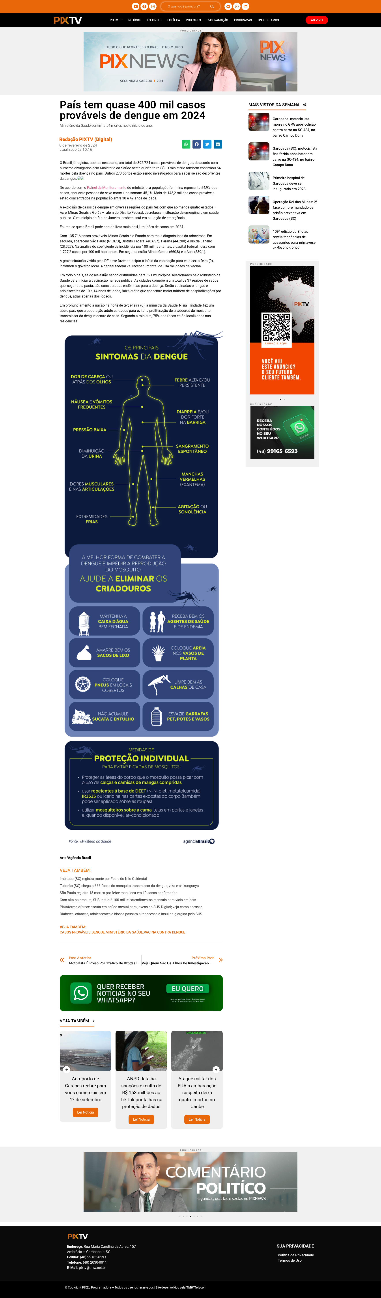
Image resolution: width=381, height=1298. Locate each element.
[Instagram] (153, 6)
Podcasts (193, 20)
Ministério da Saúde (124, 932)
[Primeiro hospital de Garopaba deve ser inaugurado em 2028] (258, 181)
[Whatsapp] (237, 6)
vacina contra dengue (164, 932)
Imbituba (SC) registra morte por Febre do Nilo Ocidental (103, 879)
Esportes (154, 20)
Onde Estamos (268, 20)
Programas (243, 20)
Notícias (134, 20)
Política (173, 20)
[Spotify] (228, 6)
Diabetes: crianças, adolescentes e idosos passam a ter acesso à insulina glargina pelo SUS (131, 914)
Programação (217, 20)
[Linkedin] (245, 6)
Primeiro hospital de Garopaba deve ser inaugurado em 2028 (289, 183)
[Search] (212, 6)
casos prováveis (75, 932)
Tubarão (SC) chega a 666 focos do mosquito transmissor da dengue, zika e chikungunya (129, 886)
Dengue (98, 932)
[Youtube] (135, 6)
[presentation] (66, 1069)
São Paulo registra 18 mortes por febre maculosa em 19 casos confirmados (118, 893)
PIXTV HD (116, 20)
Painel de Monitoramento (106, 188)
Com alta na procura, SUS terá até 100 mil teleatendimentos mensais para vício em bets (128, 900)
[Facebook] (144, 6)
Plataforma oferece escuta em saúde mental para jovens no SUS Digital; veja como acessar (131, 907)
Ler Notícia (85, 1119)
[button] (186, 144)
